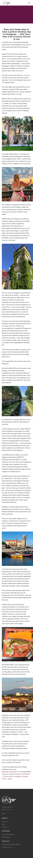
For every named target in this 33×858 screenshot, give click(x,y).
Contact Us (5, 827)
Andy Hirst (5, 822)
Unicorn (10, 809)
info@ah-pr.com (7, 847)
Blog (3, 824)
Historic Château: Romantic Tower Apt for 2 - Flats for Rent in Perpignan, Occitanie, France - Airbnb (16, 776)
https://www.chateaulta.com (11, 771)
